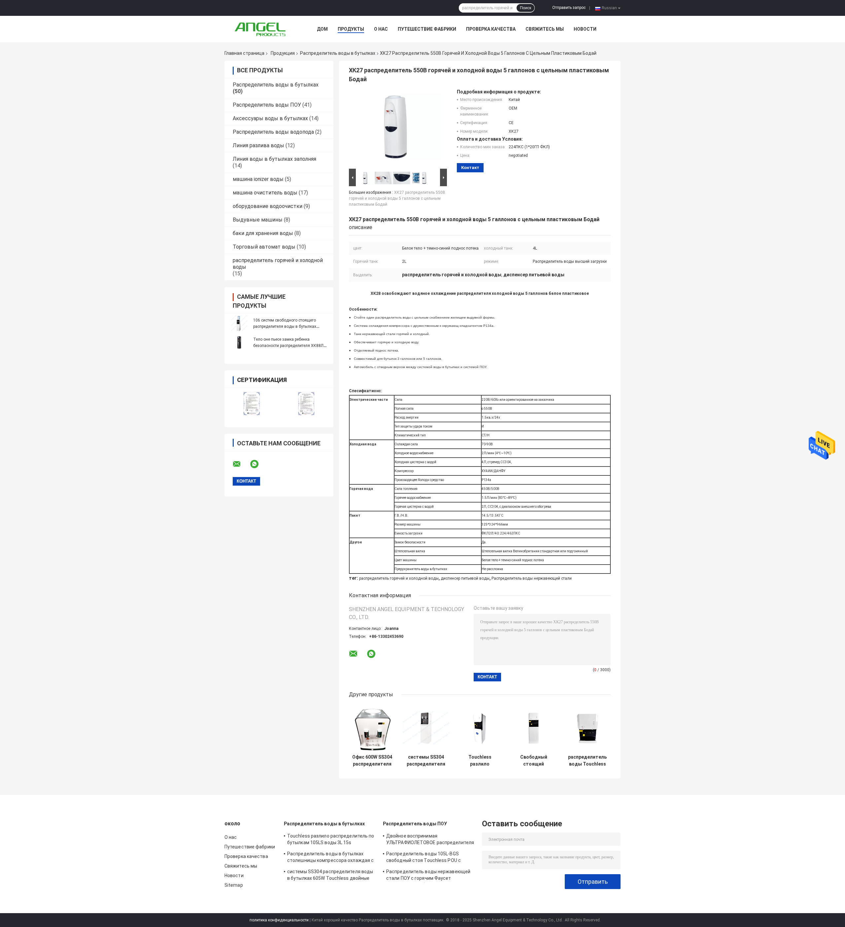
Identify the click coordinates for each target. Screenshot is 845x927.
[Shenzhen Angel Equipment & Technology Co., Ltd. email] (241, 464)
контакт (470, 167)
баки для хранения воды (263, 233)
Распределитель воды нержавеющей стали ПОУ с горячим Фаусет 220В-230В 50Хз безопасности (428, 876)
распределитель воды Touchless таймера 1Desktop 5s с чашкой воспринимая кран (587, 760)
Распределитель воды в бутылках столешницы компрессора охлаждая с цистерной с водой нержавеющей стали (330, 858)
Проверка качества (491, 29)
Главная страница (244, 53)
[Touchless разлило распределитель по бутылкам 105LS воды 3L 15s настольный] (479, 727)
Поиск (525, 8)
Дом (322, 29)
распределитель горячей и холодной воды (399, 578)
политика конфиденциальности (279, 920)
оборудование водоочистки (267, 206)
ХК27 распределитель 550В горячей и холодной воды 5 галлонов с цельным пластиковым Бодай (397, 198)
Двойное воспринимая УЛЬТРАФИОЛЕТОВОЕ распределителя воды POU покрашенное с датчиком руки (430, 840)
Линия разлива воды (258, 145)
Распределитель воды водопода (273, 132)
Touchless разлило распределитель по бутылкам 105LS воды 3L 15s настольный (479, 760)
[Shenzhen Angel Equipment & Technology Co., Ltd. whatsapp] (258, 464)
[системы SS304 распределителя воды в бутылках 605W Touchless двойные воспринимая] (426, 727)
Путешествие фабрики (427, 29)
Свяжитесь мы (544, 29)
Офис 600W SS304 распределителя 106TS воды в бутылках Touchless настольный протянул (372, 760)
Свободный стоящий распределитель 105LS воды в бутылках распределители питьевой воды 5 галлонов (533, 760)
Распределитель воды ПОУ (267, 105)
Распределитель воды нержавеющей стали (531, 578)
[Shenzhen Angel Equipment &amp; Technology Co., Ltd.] (260, 29)
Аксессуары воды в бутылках (270, 118)
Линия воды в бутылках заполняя (274, 159)
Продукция (283, 53)
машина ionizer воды (258, 179)
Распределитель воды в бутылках (337, 53)
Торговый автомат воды (264, 247)
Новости (585, 29)
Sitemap (233, 885)
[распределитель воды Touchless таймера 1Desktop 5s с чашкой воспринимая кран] (587, 727)
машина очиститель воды (265, 192)
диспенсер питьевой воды (465, 578)
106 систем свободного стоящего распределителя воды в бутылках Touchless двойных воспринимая (285, 326)
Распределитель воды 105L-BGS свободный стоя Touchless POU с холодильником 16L (423, 858)
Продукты (351, 29)
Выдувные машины (258, 220)
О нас (381, 29)
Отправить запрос (569, 7)
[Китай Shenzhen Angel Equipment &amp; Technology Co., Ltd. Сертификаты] (251, 403)
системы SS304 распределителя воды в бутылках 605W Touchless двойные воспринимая (426, 760)
